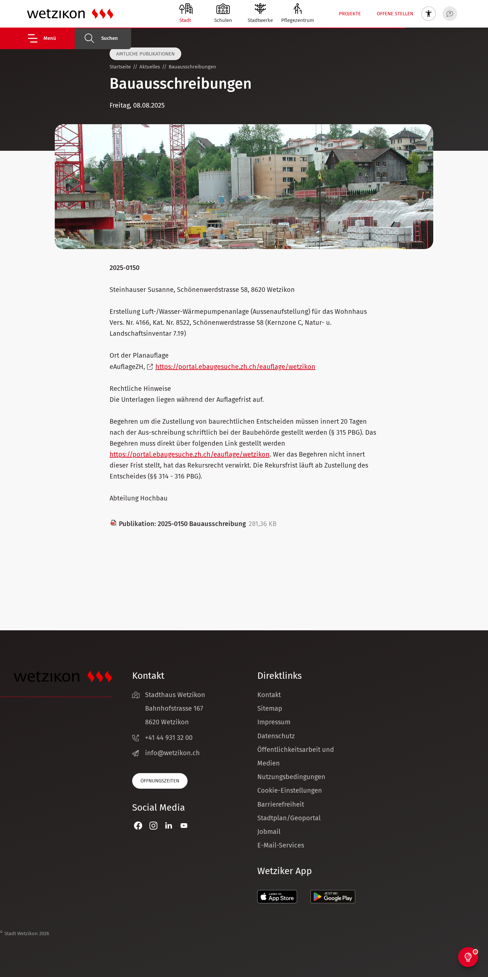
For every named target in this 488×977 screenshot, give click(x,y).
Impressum (273, 722)
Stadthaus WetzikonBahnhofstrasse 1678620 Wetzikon (175, 708)
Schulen (223, 20)
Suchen (109, 38)
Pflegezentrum (297, 20)
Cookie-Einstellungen (289, 790)
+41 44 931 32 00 (169, 738)
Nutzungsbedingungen (291, 777)
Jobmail (269, 832)
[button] (51, 38)
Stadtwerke (260, 20)
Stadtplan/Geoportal (289, 818)
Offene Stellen (395, 14)
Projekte (350, 14)
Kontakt (269, 695)
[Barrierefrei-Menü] (428, 13)
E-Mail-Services (280, 845)
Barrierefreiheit (280, 804)
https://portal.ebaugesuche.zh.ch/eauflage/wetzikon (235, 367)
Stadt (185, 20)
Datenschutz (276, 736)
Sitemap (269, 708)
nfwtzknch (173, 753)
